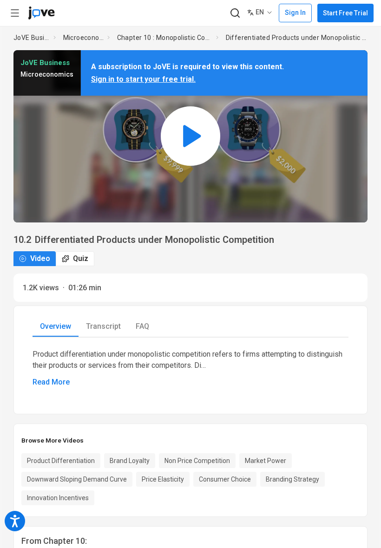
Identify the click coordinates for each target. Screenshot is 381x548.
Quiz (80, 258)
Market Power (265, 460)
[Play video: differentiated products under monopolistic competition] (190, 136)
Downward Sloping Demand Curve (77, 479)
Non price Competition (197, 460)
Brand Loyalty (130, 460)
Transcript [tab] (103, 326)
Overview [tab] (55, 326)
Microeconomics (83, 37)
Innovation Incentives (58, 498)
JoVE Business (31, 37)
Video (40, 258)
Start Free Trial (345, 13)
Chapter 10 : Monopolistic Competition (164, 37)
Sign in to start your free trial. (143, 79)
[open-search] (235, 13)
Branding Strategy (292, 479)
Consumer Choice (225, 479)
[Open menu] (14, 13)
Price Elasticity (163, 479)
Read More (51, 382)
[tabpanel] (190, 368)
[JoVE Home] (41, 13)
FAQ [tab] (142, 326)
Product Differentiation (61, 460)
